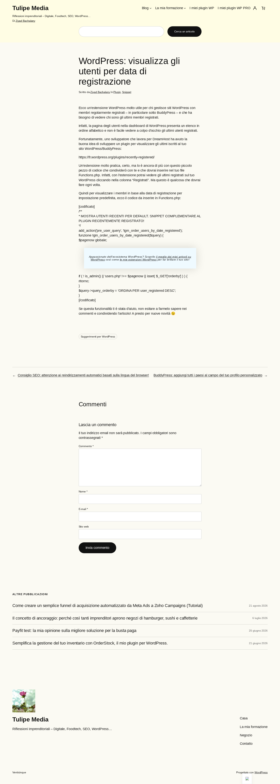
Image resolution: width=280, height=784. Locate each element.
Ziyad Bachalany (25, 20)
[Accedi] (254, 8)
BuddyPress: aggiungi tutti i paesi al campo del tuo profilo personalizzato (208, 375)
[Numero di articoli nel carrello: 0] (263, 8)
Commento (86, 446)
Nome (83, 491)
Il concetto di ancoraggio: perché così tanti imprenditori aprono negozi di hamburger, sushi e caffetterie (105, 618)
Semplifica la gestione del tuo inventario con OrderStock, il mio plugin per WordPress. (90, 643)
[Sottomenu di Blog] (151, 8)
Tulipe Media (30, 8)
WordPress (261, 772)
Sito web (84, 526)
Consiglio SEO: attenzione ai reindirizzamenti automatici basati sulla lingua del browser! (83, 375)
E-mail (83, 509)
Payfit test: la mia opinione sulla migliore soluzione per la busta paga (74, 630)
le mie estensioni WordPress (138, 259)
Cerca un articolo (184, 31)
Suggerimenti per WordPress (98, 336)
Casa (244, 718)
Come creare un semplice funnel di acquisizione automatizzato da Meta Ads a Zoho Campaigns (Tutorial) (107, 605)
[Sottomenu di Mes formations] (185, 8)
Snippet (126, 92)
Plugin (117, 92)
